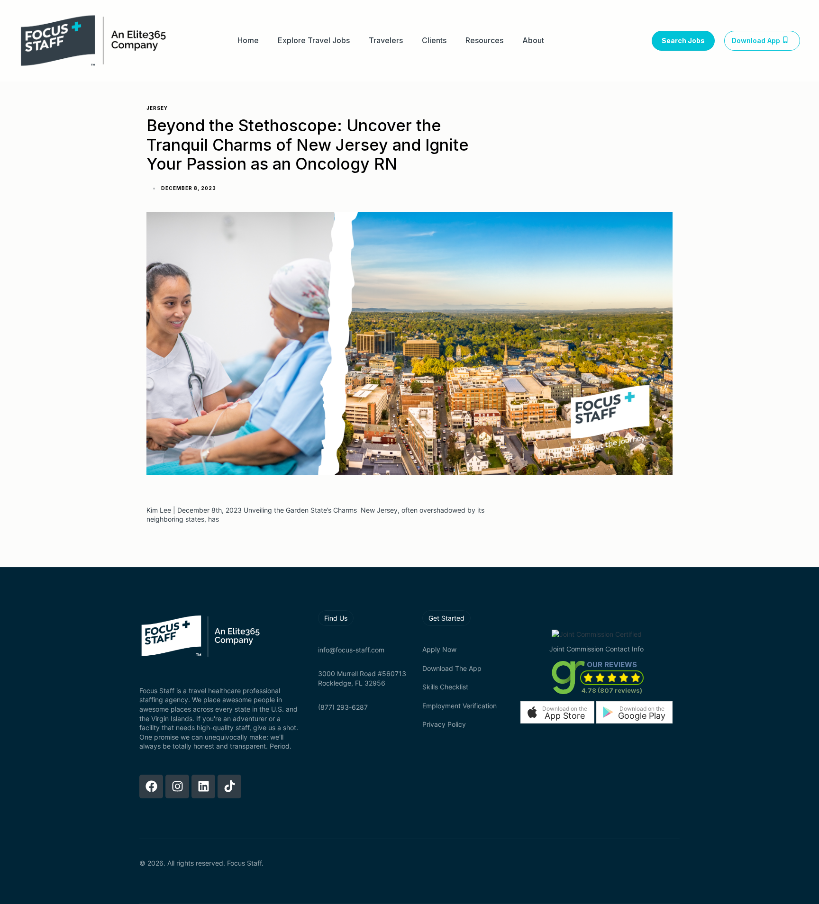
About (533, 40)
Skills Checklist (445, 687)
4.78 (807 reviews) (612, 690)
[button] (557, 712)
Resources (484, 40)
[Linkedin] (203, 786)
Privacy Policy (444, 724)
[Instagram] (177, 786)
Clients (434, 40)
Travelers (386, 40)
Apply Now (439, 649)
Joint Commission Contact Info (596, 649)
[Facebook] (151, 786)
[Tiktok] (229, 786)
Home (248, 40)
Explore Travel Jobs (314, 40)
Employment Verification (459, 706)
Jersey (157, 108)
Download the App (452, 668)
